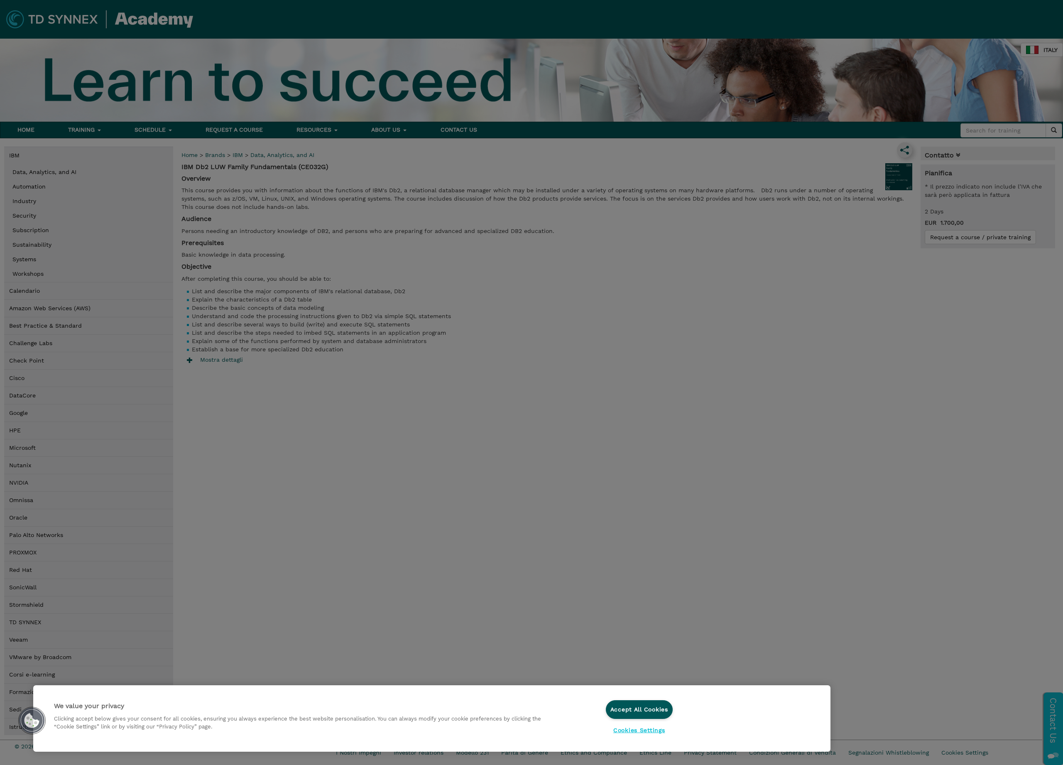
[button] (32, 720)
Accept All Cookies (639, 709)
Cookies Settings (639, 730)
